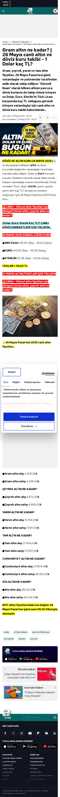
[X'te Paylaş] (40, 117)
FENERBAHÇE (36, 762)
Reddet (12, 372)
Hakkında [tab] (49, 382)
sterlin (32, 186)
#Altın (33, 639)
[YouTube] (30, 733)
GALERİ (5, 775)
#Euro (21, 639)
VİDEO (5, 779)
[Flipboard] (38, 733)
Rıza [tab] (5, 382)
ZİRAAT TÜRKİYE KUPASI (41, 775)
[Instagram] (22, 733)
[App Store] (11, 659)
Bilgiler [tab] (16, 382)
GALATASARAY (37, 758)
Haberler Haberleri (20, 42)
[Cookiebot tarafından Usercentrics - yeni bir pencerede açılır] (41, 374)
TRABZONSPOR (37, 765)
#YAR (6, 632)
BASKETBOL (36, 772)
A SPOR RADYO (9, 762)
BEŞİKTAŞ (34, 755)
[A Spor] (30, 11)
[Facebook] (5, 733)
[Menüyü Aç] (3, 11)
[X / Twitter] (13, 733)
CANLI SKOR (8, 769)
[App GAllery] (42, 659)
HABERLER (7, 765)
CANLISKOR (5, 3)
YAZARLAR (7, 772)
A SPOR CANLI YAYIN (12, 758)
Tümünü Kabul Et (29, 416)
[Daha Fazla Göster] (55, 117)
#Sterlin (9, 639)
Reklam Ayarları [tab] (32, 382)
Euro (41, 173)
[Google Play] (26, 659)
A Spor (5, 42)
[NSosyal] (46, 733)
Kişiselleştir (27, 426)
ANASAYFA (7, 755)
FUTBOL (34, 769)
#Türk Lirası (20, 632)
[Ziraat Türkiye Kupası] (55, 11)
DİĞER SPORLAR (37, 779)
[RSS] (55, 733)
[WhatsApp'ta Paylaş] (47, 117)
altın (33, 165)
